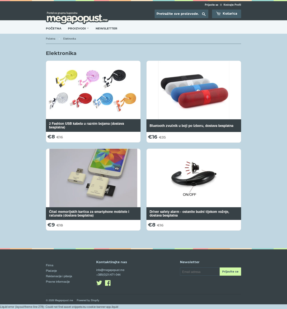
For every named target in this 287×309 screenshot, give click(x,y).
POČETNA (53, 28)
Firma (49, 265)
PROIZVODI (77, 28)
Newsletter (106, 28)
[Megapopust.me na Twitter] (99, 284)
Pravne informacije (58, 281)
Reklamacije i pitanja (59, 276)
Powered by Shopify (88, 300)
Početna (50, 38)
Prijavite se (211, 4)
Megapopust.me (64, 300)
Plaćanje (51, 270)
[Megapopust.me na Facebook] (108, 284)
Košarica (229, 13)
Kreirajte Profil (232, 4)
